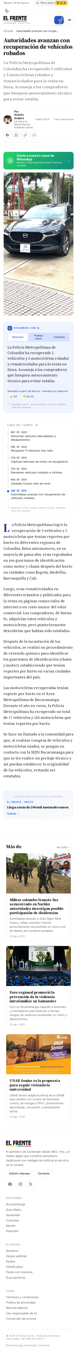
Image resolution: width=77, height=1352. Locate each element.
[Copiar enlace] (25, 135)
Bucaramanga (15, 1204)
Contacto (44, 1173)
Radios (10, 1261)
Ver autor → (64, 847)
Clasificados (14, 1266)
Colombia (12, 1220)
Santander (13, 1215)
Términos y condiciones (22, 1297)
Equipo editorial (16, 1256)
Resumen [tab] (18, 337)
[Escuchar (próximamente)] (34, 135)
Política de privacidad (20, 1302)
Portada (8, 31)
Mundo (10, 1225)
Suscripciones (15, 1277)
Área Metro (13, 1209)
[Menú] (69, 20)
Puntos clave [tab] (38, 337)
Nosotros (12, 1250)
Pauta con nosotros (19, 1272)
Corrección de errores (21, 1318)
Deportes (12, 1231)
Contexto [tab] (59, 337)
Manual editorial (17, 1307)
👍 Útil (13, 396)
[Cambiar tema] (6, 10)
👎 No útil (28, 396)
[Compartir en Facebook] (7, 135)
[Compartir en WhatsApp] (16, 135)
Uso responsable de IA (21, 1313)
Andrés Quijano (19, 116)
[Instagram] (20, 1184)
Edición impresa (19, 1173)
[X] (31, 1184)
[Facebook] (10, 1184)
